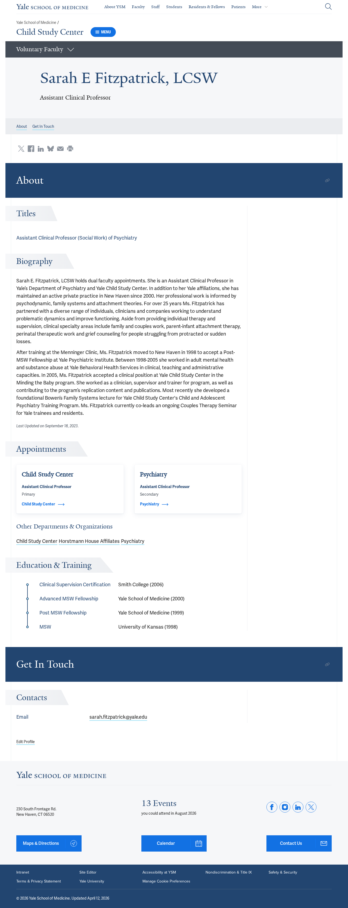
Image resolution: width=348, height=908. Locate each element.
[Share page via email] (60, 148)
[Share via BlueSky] (50, 148)
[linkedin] (298, 807)
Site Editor (88, 872)
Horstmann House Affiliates (89, 541)
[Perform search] (328, 7)
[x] (311, 807)
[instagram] (284, 807)
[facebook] (271, 807)
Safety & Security (283, 872)
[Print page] (70, 148)
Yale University (91, 881)
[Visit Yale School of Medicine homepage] (61, 776)
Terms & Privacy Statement (38, 881)
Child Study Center (49, 32)
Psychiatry (132, 541)
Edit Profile (25, 742)
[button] (174, 49)
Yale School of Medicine (36, 22)
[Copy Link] (327, 180)
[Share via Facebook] (31, 148)
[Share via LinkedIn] (41, 148)
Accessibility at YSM (159, 872)
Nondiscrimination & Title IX (229, 872)
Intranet (22, 872)
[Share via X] (21, 148)
